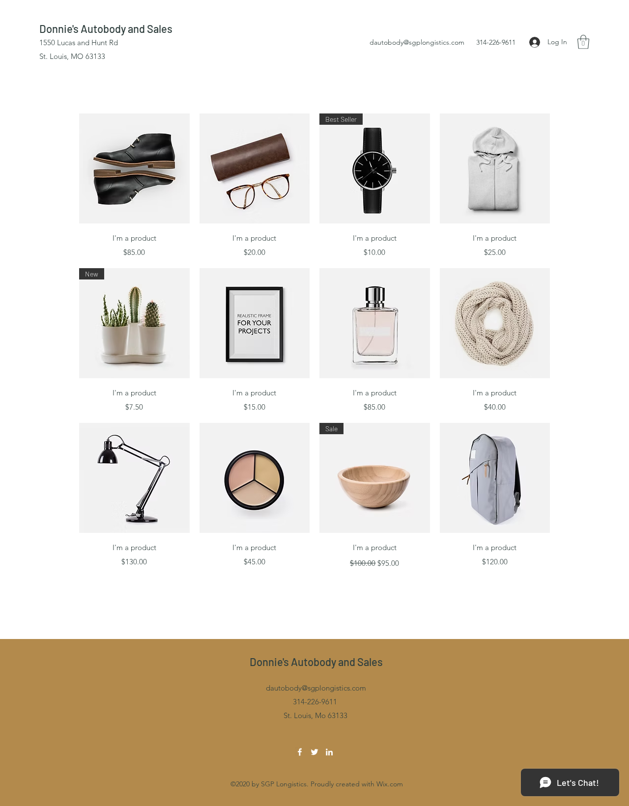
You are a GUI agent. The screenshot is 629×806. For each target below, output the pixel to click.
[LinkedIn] (329, 752)
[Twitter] (314, 752)
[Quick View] (134, 168)
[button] (583, 42)
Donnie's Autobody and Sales (105, 28)
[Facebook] (300, 752)
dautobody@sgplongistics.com (417, 42)
